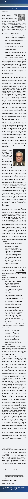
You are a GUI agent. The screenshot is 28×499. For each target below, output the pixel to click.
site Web (9, 448)
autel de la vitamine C (17, 382)
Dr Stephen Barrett (11, 346)
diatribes (7, 454)
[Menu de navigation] (1, 1)
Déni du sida (14, 469)
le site (16, 24)
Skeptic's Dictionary (10, 483)
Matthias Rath (5, 11)
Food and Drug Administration (12, 333)
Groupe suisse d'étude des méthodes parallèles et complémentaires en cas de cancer (14, 273)
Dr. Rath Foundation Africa (9, 349)
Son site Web (9, 358)
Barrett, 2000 (22, 407)
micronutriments (11, 214)
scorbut (17, 38)
